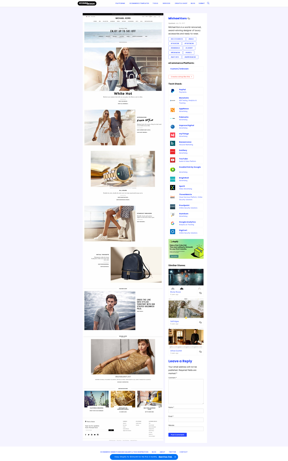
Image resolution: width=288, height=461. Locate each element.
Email (170, 416)
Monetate (184, 98)
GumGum (183, 213)
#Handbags (175, 48)
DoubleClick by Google (190, 167)
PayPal (182, 89)
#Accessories (177, 39)
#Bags (191, 39)
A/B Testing (183, 100)
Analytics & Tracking (186, 225)
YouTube (183, 158)
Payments (182, 92)
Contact (184, 452)
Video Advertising (185, 189)
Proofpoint (184, 205)
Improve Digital (186, 125)
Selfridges (174, 321)
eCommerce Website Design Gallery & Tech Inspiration (124, 452)
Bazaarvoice (185, 142)
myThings (184, 133)
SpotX (182, 186)
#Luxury (189, 48)
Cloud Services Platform (188, 197)
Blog (193, 3)
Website (171, 425)
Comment (172, 378)
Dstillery (183, 150)
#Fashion (175, 43)
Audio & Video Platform (187, 161)
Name (171, 407)
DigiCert (183, 230)
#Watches (175, 57)
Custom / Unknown (179, 68)
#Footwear (189, 43)
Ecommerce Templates (139, 3)
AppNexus (184, 108)
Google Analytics (187, 222)
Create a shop (181, 3)
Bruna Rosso (175, 292)
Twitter (172, 452)
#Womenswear (190, 57)
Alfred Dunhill (176, 351)
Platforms (120, 3)
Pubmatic (184, 117)
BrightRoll (184, 178)
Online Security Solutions (188, 208)
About (162, 452)
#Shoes (189, 52)
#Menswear (175, 52)
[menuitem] (121, 3)
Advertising (183, 111)
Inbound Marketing (186, 145)
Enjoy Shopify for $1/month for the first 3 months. (143, 457)
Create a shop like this (180, 77)
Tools (155, 3)
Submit (202, 3)
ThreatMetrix (185, 194)
